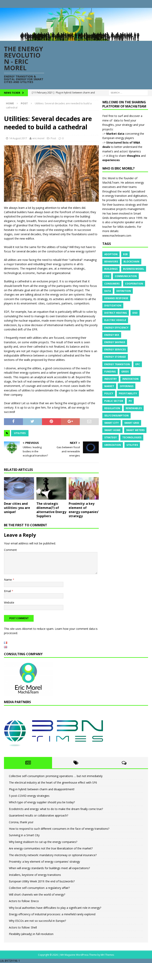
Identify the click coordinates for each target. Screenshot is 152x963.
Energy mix (111, 335)
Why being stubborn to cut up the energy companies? (43, 842)
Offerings (126, 386)
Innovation (130, 379)
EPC (137, 364)
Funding (110, 371)
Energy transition (117, 364)
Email (8, 591)
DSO (135, 312)
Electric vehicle (115, 320)
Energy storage (115, 356)
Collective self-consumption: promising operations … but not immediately (56, 776)
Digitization (112, 305)
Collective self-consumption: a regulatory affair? (39, 888)
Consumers (112, 283)
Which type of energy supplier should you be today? (42, 802)
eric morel (38, 138)
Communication (126, 276)
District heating (115, 312)
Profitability (128, 393)
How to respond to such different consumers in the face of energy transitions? (59, 828)
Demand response (116, 298)
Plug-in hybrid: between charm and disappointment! (41, 789)
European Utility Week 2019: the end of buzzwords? (42, 881)
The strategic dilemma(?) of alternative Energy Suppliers (51, 509)
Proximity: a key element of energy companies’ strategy (84, 509)
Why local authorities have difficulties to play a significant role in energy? (55, 908)
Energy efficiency (116, 327)
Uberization (112, 445)
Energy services (115, 349)
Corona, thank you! (21, 822)
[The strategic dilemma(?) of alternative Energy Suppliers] (51, 488)
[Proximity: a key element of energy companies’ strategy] (84, 488)
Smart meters (135, 430)
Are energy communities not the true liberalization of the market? (51, 848)
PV (130, 401)
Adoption (111, 254)
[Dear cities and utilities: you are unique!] (19, 488)
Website (9, 602)
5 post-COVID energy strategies (29, 796)
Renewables (134, 408)
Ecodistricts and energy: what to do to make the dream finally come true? (56, 809)
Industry (110, 379)
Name (8, 579)
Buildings (111, 269)
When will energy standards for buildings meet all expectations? (49, 868)
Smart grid (131, 423)
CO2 (106, 276)
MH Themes (107, 954)
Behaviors (111, 261)
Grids (125, 371)
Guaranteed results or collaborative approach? (38, 815)
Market (109, 386)
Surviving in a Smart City (24, 835)
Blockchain (131, 261)
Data (107, 291)
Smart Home (112, 430)
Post (53, 138)
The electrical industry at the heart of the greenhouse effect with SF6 (53, 782)
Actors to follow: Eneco (24, 901)
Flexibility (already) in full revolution (31, 934)
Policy (108, 393)
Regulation (112, 408)
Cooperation (134, 283)
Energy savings (114, 342)
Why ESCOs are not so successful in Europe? (37, 921)
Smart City (111, 423)
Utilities (20, 433)
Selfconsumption (116, 415)
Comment (10, 550)
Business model (133, 269)
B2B (125, 254)
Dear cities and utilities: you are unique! (17, 507)
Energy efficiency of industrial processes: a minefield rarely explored (52, 914)
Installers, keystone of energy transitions (35, 875)
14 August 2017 (18, 138)
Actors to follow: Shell (23, 927)
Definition (123, 291)
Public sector (113, 401)
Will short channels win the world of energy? (37, 894)
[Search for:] (128, 92)
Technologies (131, 437)
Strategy (110, 437)
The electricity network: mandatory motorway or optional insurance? (53, 855)
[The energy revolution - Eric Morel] (76, 38)
